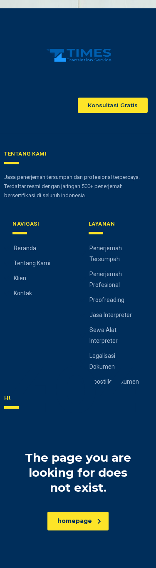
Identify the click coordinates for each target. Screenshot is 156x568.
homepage (74, 521)
